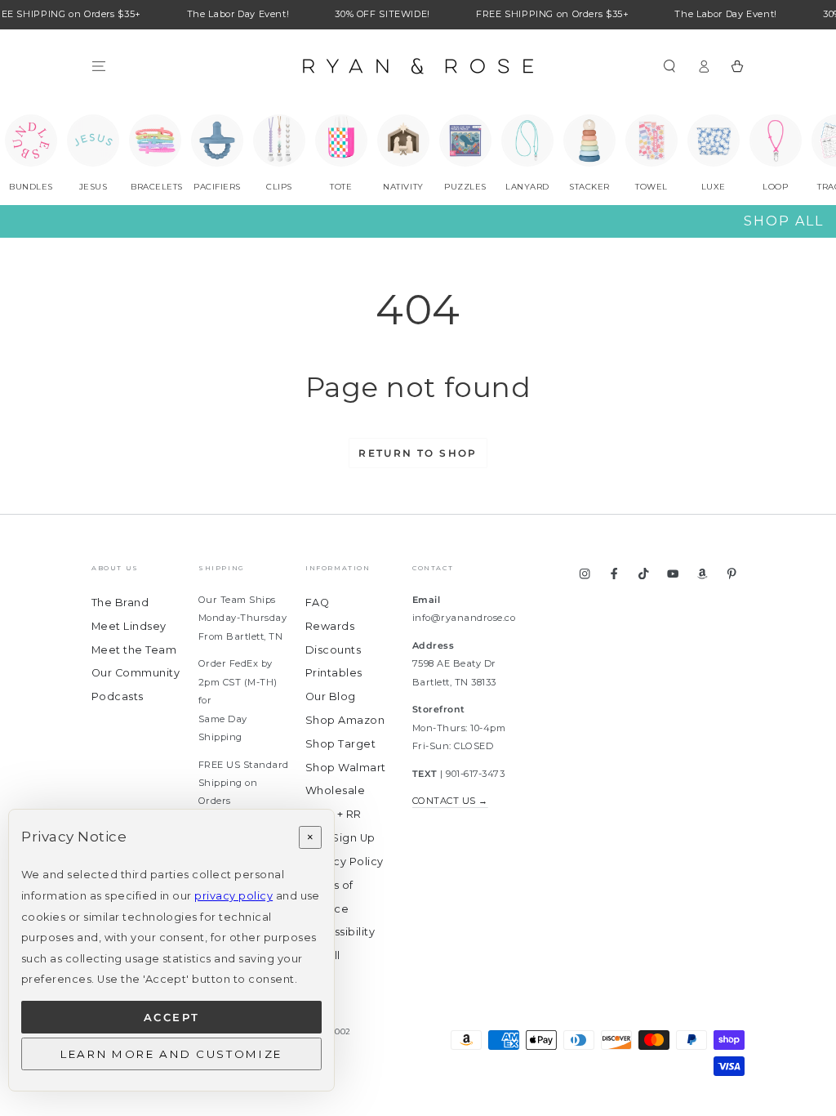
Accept (172, 1017)
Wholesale (335, 790)
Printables (333, 673)
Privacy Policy (344, 861)
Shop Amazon (345, 720)
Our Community (135, 673)
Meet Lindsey (129, 626)
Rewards (329, 626)
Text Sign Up (340, 838)
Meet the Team (133, 650)
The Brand (120, 602)
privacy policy (233, 896)
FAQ (317, 602)
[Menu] (99, 65)
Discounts (333, 650)
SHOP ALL (784, 221)
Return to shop (418, 453)
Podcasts (117, 696)
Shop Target (340, 744)
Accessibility (340, 932)
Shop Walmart (345, 767)
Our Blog (330, 696)
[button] (669, 65)
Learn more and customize (171, 1053)
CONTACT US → (450, 800)
